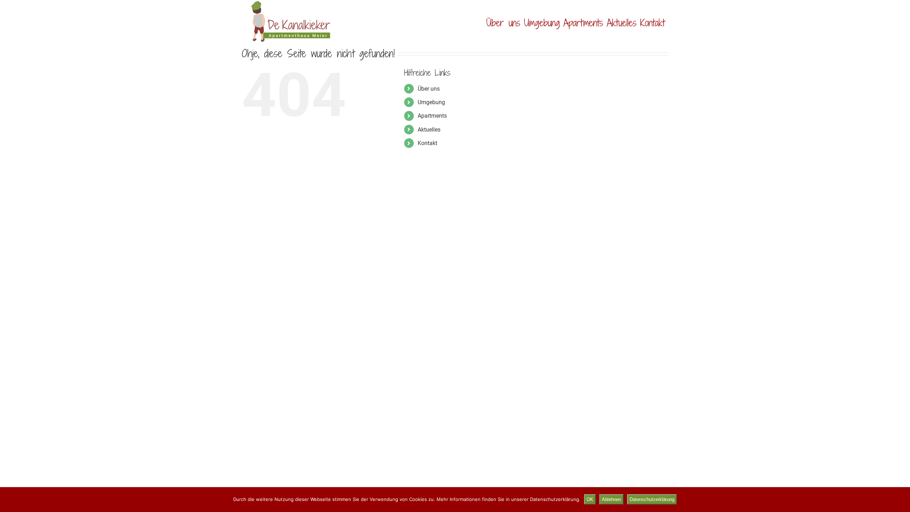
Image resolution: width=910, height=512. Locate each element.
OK (590, 499)
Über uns (429, 88)
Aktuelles (429, 129)
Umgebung (431, 102)
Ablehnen (611, 499)
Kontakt (427, 143)
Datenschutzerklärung (652, 499)
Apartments (432, 115)
